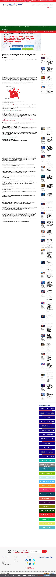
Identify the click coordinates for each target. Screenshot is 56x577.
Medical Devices (19, 26)
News (2, 26)
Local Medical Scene (27, 26)
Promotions (3, 29)
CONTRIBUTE (38, 4)
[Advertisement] (28, 17)
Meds (14, 26)
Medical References (45, 26)
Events (39, 26)
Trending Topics (8, 26)
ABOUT (33, 4)
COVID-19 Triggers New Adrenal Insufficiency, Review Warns (20, 31)
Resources (34, 26)
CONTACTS (51, 4)
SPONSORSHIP (45, 4)
